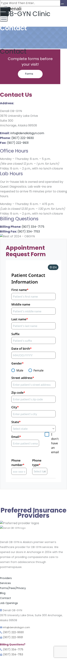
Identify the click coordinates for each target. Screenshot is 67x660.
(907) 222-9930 (22, 138)
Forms (29, 74)
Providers (6, 578)
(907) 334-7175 (33, 227)
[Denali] (33, 8)
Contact (5, 598)
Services (5, 583)
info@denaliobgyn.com (27, 133)
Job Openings (9, 603)
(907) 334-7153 (28, 231)
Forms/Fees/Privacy (13, 588)
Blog (2, 593)
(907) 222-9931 (18, 143)
